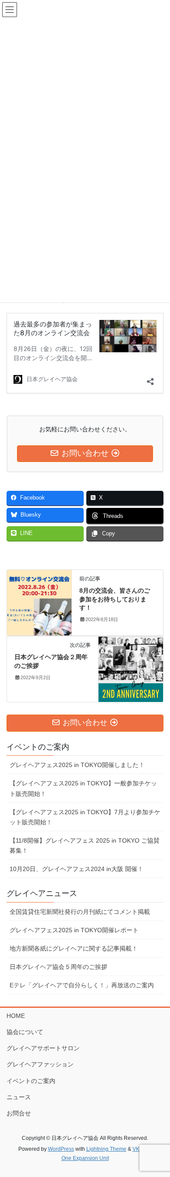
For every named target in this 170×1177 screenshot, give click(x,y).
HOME (16, 1015)
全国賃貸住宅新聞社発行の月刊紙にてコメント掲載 (80, 911)
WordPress (61, 1149)
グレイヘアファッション (40, 1064)
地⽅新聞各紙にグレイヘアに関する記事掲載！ (74, 948)
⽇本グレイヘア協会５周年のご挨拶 (58, 966)
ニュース (19, 1097)
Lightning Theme (106, 1149)
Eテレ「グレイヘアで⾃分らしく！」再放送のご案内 (82, 985)
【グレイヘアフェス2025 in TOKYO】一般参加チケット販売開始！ (83, 788)
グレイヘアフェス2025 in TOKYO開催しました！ (77, 764)
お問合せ (19, 1113)
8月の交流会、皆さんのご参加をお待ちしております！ (114, 599)
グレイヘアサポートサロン (43, 1048)
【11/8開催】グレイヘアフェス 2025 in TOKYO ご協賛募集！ (85, 845)
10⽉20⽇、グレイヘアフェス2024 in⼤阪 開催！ (76, 868)
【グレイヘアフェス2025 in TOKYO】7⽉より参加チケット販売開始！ (85, 817)
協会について (25, 1031)
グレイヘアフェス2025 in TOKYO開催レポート (74, 930)
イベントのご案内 (31, 1080)
